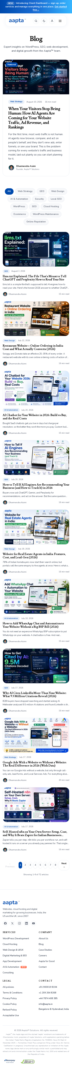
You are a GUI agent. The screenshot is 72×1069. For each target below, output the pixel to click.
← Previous (10, 865)
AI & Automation (19, 198)
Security (39, 198)
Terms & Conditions (12, 992)
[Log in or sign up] (52, 21)
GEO (42, 191)
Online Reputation (36, 221)
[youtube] (33, 923)
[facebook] (5, 923)
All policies (8, 987)
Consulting (8, 972)
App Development (12, 961)
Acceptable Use (11, 1015)
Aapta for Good (47, 961)
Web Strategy (25, 191)
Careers (43, 955)
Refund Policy (10, 1009)
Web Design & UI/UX (13, 949)
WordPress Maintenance (46, 214)
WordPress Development (16, 938)
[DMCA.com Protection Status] (28, 1062)
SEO (34, 206)
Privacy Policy (10, 998)
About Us (43, 938)
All (9, 191)
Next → (63, 865)
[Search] (36, 21)
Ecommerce (20, 214)
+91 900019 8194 (48, 987)
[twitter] (12, 923)
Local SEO (56, 198)
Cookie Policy (10, 1004)
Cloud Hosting (51, 206)
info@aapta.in (46, 1004)
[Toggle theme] (44, 21)
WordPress (19, 206)
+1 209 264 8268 (47, 992)
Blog (41, 944)
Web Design (57, 191)
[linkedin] (26, 923)
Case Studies (45, 949)
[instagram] (19, 923)
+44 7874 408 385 (48, 998)
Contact (43, 967)
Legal (7, 981)
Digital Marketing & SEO (15, 955)
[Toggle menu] (60, 21)
